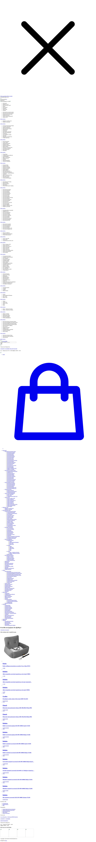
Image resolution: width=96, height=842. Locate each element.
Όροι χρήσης (5, 812)
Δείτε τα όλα (3, 119)
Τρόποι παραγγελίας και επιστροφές (9, 809)
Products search (3, 342)
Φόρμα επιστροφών (6, 813)
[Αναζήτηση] (1, 343)
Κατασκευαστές (5, 804)
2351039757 (2, 348)
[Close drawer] (0, 98)
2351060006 (7, 348)
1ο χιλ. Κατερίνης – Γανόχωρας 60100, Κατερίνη (9, 816)
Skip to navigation (3, 96)
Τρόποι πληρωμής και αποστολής (8, 810)
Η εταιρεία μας (5, 803)
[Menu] (0, 341)
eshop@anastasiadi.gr (4, 820)
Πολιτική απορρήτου (6, 811)
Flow (6, 840)
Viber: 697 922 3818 (13, 348)
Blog (3, 805)
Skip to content (9, 96)
